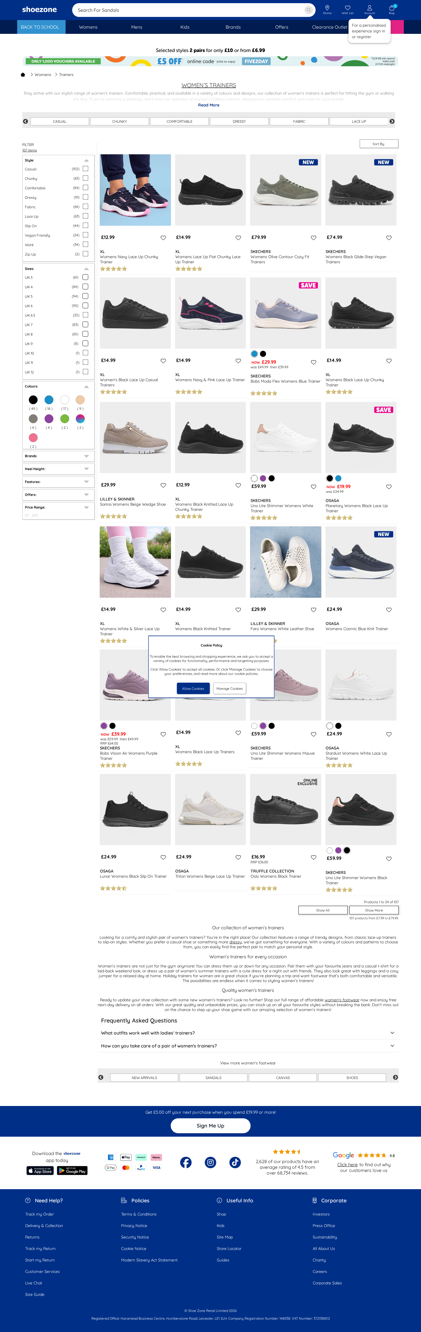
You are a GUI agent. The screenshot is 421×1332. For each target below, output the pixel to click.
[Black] (263, 354)
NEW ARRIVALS (144, 1077)
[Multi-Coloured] (80, 418)
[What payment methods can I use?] (134, 1162)
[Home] (23, 74)
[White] (254, 726)
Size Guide (34, 1294)
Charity (319, 1260)
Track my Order (39, 1214)
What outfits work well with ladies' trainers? (148, 1033)
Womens (43, 74)
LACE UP (359, 121)
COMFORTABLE (179, 121)
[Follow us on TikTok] (235, 1162)
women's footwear (342, 999)
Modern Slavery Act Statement (149, 1260)
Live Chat (33, 1283)
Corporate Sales (327, 1283)
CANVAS (283, 1077)
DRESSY (239, 121)
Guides (223, 1260)
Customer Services (42, 1271)
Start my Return (40, 1260)
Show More (374, 910)
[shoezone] (39, 10)
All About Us (324, 1248)
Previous (25, 121)
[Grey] (33, 418)
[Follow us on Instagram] (210, 1162)
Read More (208, 105)
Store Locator (229, 1248)
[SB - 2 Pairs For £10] (210, 50)
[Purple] (49, 418)
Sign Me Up (210, 1125)
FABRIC (299, 121)
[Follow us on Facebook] (186, 1162)
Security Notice (135, 1237)
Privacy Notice (134, 1225)
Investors (321, 1214)
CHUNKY (119, 121)
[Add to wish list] (162, 238)
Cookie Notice (133, 1248)
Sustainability (325, 1237)
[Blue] (338, 478)
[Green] (64, 418)
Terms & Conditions (139, 1214)
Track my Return (40, 1248)
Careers (320, 1271)
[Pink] (33, 437)
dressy (235, 942)
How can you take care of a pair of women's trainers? (159, 1046)
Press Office (324, 1225)
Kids (221, 1225)
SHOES (352, 1077)
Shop (221, 1214)
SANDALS (213, 1077)
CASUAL (59, 121)
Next (392, 121)
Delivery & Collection (44, 1225)
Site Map (225, 1237)
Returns (32, 1237)
